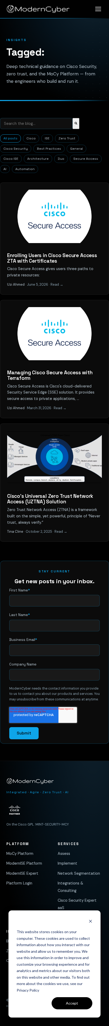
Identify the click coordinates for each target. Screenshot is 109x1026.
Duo (61, 159)
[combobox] (36, 123)
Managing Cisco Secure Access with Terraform (50, 375)
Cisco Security (15, 149)
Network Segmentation (79, 873)
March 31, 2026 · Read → (46, 408)
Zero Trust (66, 138)
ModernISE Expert (22, 873)
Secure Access (85, 159)
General (76, 149)
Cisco (31, 138)
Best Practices (49, 149)
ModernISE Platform (24, 863)
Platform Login (19, 883)
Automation (25, 169)
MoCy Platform (19, 853)
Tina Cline (15, 531)
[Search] (75, 123)
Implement (67, 863)
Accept (72, 1003)
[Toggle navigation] (98, 9)
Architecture (38, 159)
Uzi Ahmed (16, 284)
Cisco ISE (10, 159)
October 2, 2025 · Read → (46, 531)
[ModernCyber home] (38, 9)
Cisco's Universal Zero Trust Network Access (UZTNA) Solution (50, 499)
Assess (64, 853)
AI (4, 169)
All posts (10, 138)
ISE (47, 138)
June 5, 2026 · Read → (45, 284)
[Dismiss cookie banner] (90, 922)
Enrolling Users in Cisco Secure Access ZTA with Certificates (52, 258)
